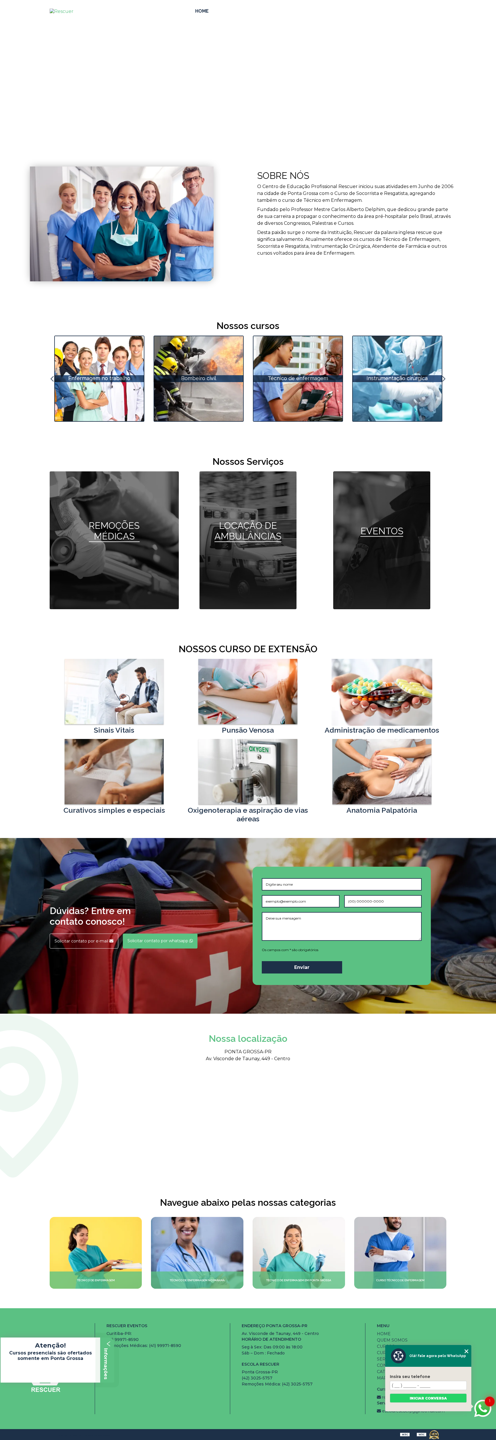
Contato (414, 11)
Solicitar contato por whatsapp (158, 940)
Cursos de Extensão (323, 11)
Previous (52, 379)
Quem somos (235, 11)
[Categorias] (439, 11)
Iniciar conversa (428, 1398)
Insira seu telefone (410, 1376)
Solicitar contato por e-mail (82, 941)
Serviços (376, 11)
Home (202, 11)
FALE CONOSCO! (248, 84)
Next (443, 379)
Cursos (271, 11)
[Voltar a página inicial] (66, 11)
